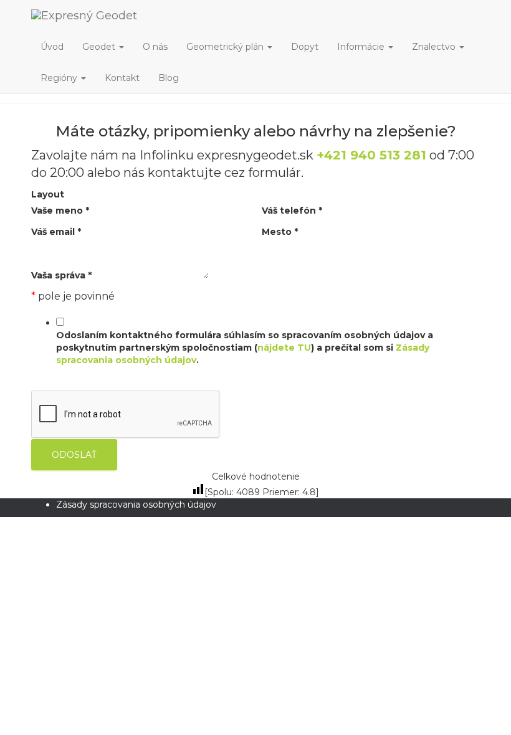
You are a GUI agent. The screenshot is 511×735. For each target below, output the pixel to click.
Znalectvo (435, 46)
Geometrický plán (226, 46)
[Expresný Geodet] (172, 15)
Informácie (362, 46)
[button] (121, 46)
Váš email (56, 231)
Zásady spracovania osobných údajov (136, 504)
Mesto (280, 231)
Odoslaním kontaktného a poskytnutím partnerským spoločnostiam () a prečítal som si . (244, 348)
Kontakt (122, 77)
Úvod (52, 46)
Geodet (100, 46)
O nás (155, 46)
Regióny (60, 77)
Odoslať (74, 454)
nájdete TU (284, 347)
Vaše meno (60, 210)
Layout (47, 194)
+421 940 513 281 (371, 155)
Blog (168, 77)
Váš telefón (292, 210)
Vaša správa (61, 275)
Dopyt (304, 46)
